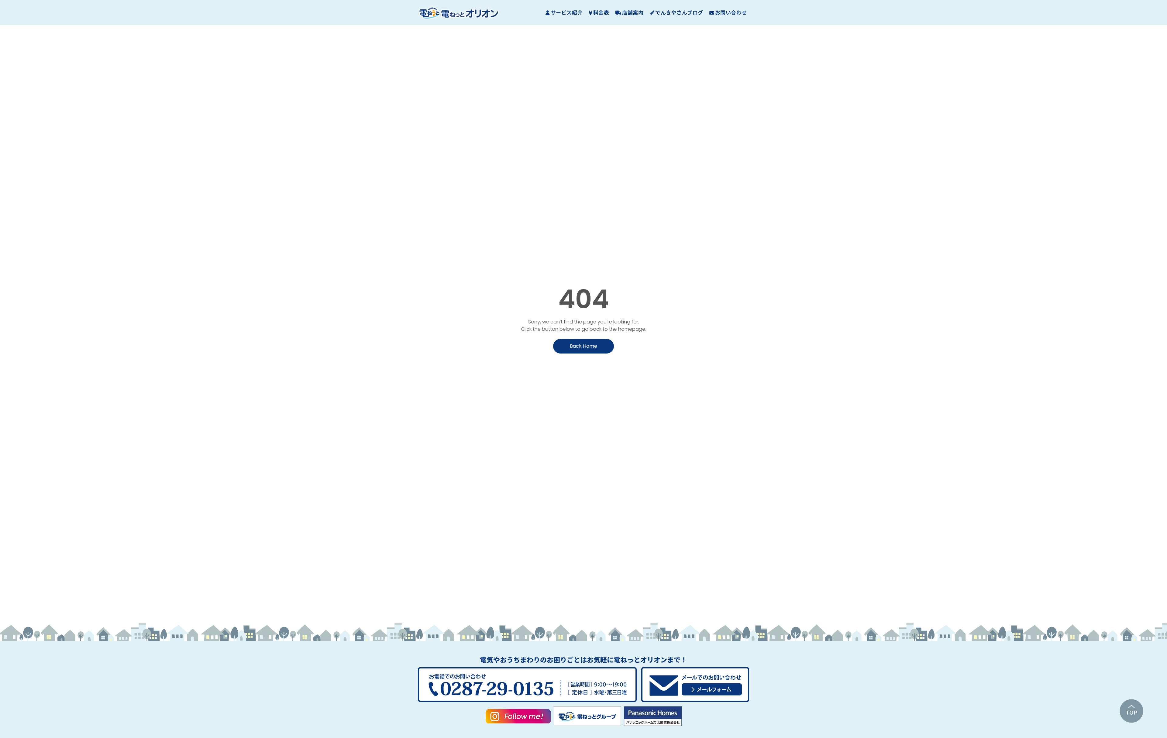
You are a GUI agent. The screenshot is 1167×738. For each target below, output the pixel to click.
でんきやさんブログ (679, 12)
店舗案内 (632, 12)
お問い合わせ (731, 12)
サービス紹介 (567, 12)
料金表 (601, 12)
